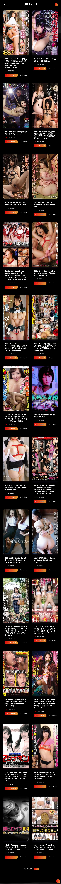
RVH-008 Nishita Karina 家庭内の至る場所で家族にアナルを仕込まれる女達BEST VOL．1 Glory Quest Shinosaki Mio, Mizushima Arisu (16, 63)
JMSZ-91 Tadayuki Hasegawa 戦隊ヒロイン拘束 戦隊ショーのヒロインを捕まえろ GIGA (16, 847)
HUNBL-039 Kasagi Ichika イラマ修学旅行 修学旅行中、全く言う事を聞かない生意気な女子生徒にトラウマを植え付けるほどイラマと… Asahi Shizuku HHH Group (16, 275)
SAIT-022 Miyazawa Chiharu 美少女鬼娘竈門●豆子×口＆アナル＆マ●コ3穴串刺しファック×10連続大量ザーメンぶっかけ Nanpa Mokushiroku (44, 704)
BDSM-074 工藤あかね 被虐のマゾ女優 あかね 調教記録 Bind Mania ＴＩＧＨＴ (44, 560)
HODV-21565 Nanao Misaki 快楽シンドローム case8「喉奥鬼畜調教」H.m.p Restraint (45, 273)
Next (36, 868)
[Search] (56, 4)
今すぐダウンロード (12, 75)
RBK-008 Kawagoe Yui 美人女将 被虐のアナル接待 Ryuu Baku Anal (44, 205)
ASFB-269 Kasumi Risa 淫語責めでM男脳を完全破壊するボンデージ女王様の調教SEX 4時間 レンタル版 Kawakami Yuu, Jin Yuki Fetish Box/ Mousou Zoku (44, 489)
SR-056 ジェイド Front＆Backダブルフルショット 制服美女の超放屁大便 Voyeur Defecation (44, 847)
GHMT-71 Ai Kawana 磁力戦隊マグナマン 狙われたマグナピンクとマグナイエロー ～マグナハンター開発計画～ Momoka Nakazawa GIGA (16, 776)
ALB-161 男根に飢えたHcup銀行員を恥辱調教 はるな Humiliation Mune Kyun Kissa (16, 487)
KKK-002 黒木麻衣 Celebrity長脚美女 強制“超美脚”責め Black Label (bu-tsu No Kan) (15, 560)
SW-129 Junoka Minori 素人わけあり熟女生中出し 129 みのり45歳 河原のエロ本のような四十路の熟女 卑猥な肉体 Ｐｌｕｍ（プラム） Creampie (16, 631)
